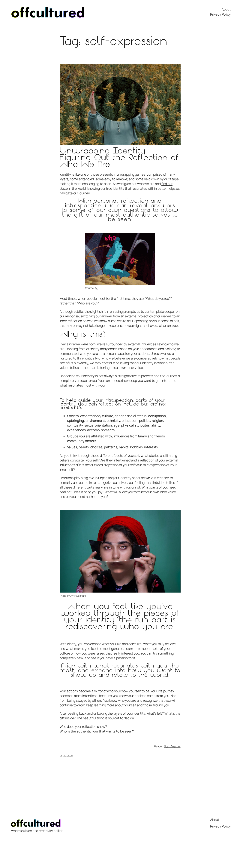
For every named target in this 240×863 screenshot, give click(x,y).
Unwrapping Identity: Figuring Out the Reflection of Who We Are (119, 158)
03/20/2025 (66, 755)
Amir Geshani (78, 595)
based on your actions (132, 353)
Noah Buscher (172, 746)
